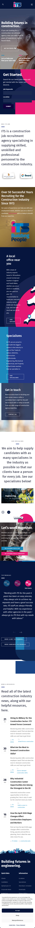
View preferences (17, 920)
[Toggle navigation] (28, 4)
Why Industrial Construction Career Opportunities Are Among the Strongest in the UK (21, 783)
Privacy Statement (20, 925)
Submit (8, 106)
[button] (3, 4)
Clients (3, 878)
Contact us (4, 893)
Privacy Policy (23, 893)
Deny (17, 915)
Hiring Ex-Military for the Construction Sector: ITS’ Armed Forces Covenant (21, 721)
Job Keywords (8, 89)
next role (12, 61)
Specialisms (22, 882)
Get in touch (13, 213)
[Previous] (2, 512)
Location (6, 97)
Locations (21, 878)
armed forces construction (25, 741)
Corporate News (6, 889)
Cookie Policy (12, 925)
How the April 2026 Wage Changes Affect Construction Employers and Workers (21, 818)
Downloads (22, 889)
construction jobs (25, 841)
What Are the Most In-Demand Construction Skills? (20, 750)
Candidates (4, 882)
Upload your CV (6, 886)
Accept (17, 910)
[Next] (8, 512)
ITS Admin (12, 741)
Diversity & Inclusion (25, 886)
